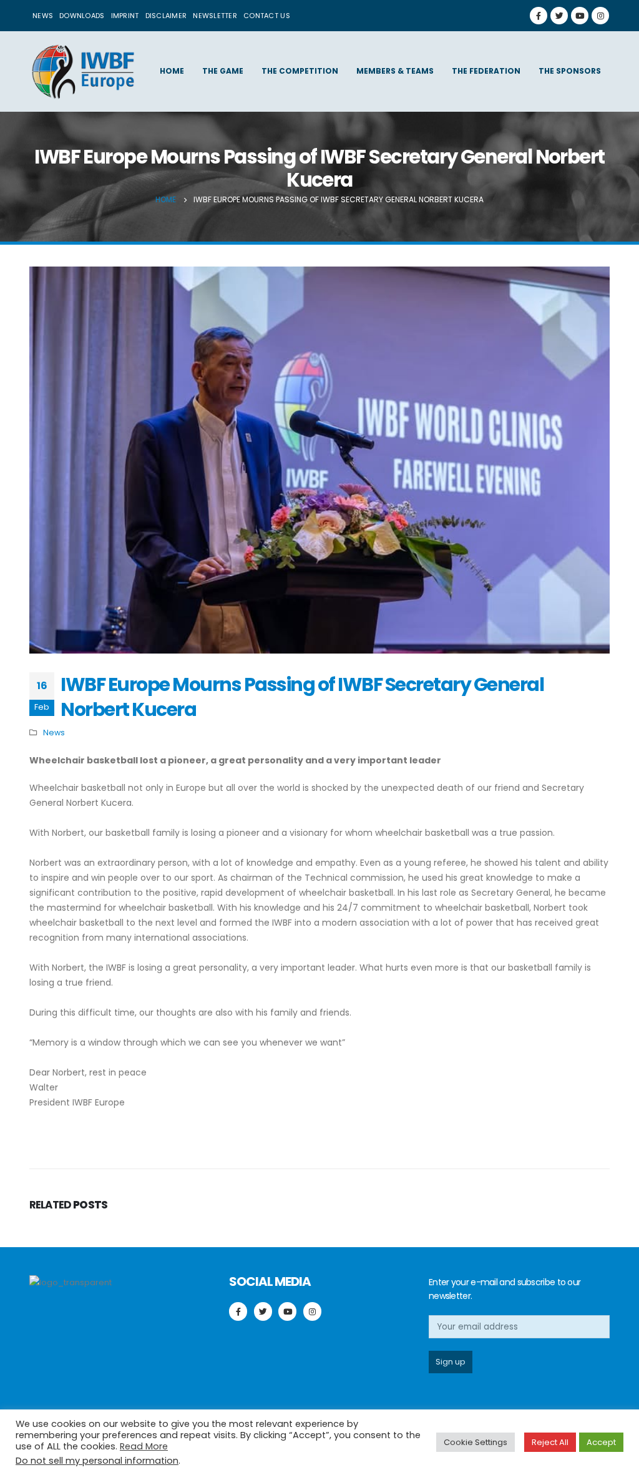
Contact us (266, 16)
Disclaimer (166, 16)
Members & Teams (395, 71)
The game (222, 71)
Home (172, 71)
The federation (486, 71)
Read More (144, 1446)
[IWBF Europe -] (82, 71)
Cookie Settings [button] (475, 1442)
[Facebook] (538, 15)
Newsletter (215, 16)
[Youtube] (579, 15)
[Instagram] (600, 15)
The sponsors (570, 71)
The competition (299, 71)
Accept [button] (601, 1442)
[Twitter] (559, 15)
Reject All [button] (550, 1442)
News (42, 16)
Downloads (81, 16)
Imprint (125, 16)
